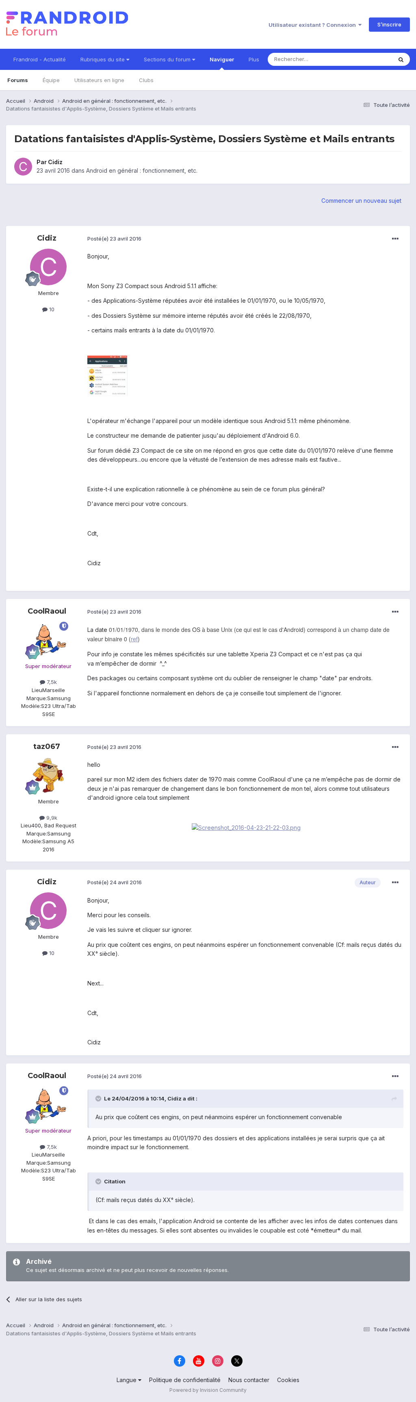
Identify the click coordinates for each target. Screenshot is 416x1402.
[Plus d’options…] (395, 239)
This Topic (368, 59)
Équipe (51, 80)
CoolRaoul (47, 611)
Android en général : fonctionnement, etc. (141, 170)
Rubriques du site (103, 59)
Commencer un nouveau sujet (361, 200)
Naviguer (222, 59)
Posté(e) (114, 238)
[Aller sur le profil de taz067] (48, 775)
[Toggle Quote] (99, 1098)
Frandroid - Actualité (39, 59)
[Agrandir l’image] (246, 827)
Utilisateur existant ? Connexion (313, 25)
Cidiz (55, 161)
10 (51, 309)
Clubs (146, 80)
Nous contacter (248, 1379)
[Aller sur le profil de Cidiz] (23, 167)
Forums (17, 80)
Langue (127, 1379)
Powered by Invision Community (208, 1390)
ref (134, 639)
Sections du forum (168, 59)
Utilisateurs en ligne (99, 80)
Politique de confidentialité (185, 1379)
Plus (254, 59)
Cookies (288, 1379)
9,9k (51, 817)
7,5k (51, 682)
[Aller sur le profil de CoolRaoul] (48, 640)
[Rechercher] (401, 59)
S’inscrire (389, 24)
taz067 (46, 746)
